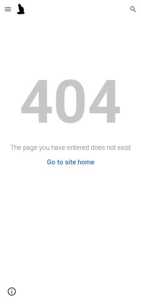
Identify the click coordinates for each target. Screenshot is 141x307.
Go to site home (70, 162)
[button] (8, 9)
